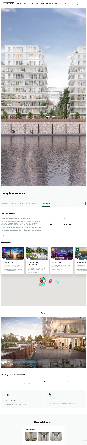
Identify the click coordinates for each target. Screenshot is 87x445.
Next (84, 260)
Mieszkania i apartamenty (13, 190)
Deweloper (18, 3)
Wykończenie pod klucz (51, 3)
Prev (2, 260)
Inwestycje (25, 3)
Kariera (36, 3)
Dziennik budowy (46, 203)
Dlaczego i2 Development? (32, 203)
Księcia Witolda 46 (31, 429)
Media (31, 3)
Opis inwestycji (4, 203)
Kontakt (42, 3)
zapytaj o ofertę (80, 203)
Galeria (21, 203)
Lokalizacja (13, 203)
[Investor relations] (62, 4)
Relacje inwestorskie (69, 4)
